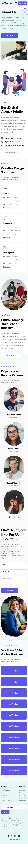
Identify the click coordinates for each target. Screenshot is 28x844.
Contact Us (22, 800)
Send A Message (9, 590)
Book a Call (22, 798)
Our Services (23, 793)
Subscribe (5, 812)
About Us (22, 790)
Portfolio (22, 795)
